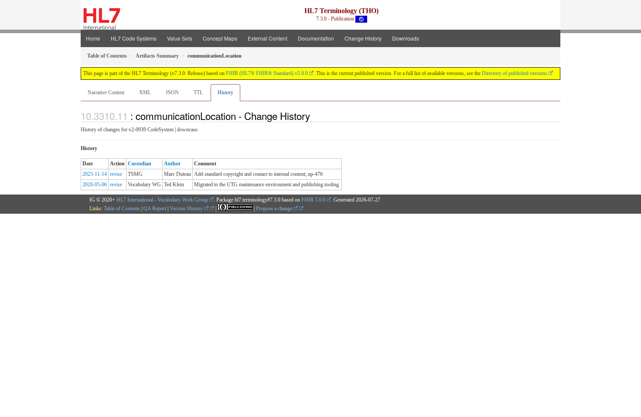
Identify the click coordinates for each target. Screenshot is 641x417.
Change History (363, 38)
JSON (172, 92)
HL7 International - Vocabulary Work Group (162, 200)
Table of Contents (122, 208)
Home (93, 38)
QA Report (154, 208)
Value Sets (179, 38)
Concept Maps (220, 38)
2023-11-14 (94, 174)
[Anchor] (315, 115)
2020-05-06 (94, 184)
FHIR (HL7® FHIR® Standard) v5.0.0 (267, 73)
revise (116, 174)
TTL (198, 92)
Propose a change (274, 208)
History (225, 92)
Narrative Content (106, 92)
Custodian (139, 164)
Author (172, 164)
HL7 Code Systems (134, 38)
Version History (187, 208)
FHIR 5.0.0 (313, 200)
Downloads (405, 38)
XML (145, 92)
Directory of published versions (514, 73)
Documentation (316, 38)
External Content (267, 38)
